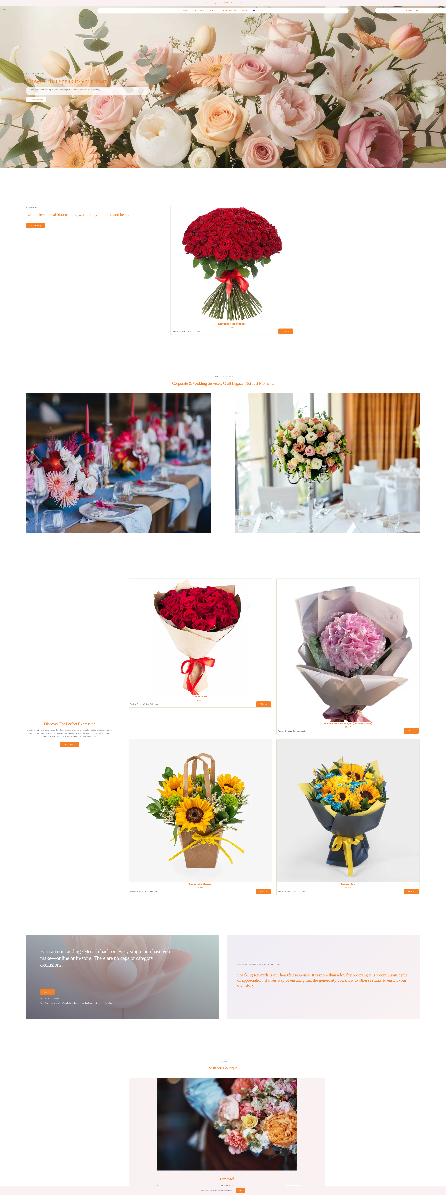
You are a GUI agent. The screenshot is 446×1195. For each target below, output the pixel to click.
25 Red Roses (200, 696)
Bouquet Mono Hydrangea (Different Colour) (348, 723)
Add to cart (285, 331)
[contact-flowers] (227, 1078)
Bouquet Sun (348, 884)
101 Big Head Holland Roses (232, 323)
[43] (200, 810)
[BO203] (200, 637)
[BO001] (232, 264)
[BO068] (348, 650)
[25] (348, 810)
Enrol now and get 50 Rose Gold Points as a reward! (223, 3)
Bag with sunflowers (200, 884)
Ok (240, 1190)
